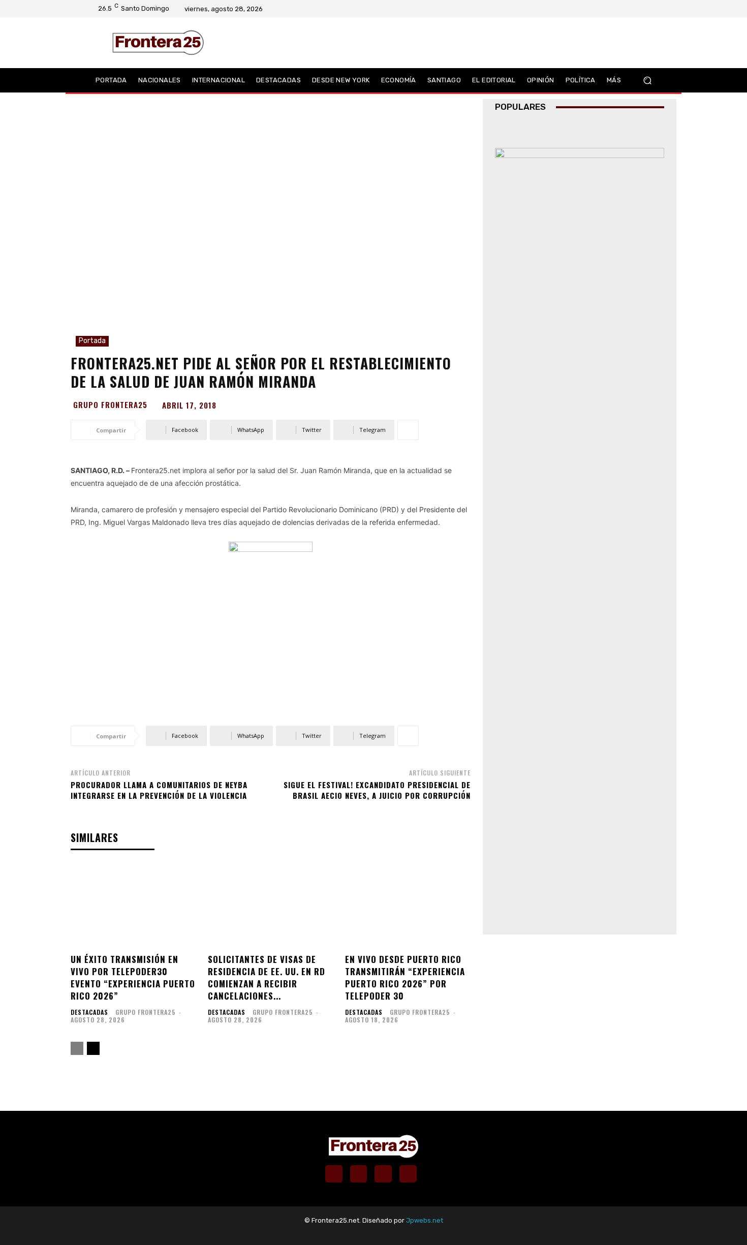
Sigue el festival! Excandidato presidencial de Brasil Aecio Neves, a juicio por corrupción (377, 790)
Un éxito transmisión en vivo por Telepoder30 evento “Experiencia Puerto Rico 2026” (133, 977)
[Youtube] (650, 8)
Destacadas (89, 1012)
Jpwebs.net (424, 1220)
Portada (92, 340)
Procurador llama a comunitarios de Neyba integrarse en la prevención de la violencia (159, 790)
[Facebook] (610, 8)
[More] (408, 430)
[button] (647, 80)
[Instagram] (624, 8)
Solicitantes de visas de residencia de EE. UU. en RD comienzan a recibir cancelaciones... (266, 977)
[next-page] (93, 1048)
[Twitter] (637, 8)
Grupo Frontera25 (110, 405)
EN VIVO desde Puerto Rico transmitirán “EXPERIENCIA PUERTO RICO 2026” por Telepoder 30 (405, 977)
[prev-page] (77, 1048)
